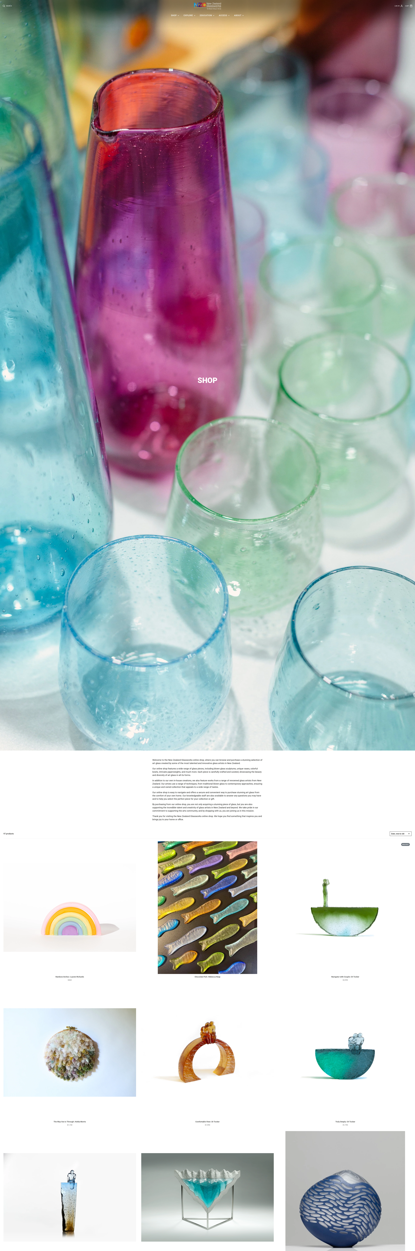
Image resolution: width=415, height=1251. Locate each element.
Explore (188, 15)
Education (206, 15)
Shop (174, 15)
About (237, 15)
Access (223, 15)
